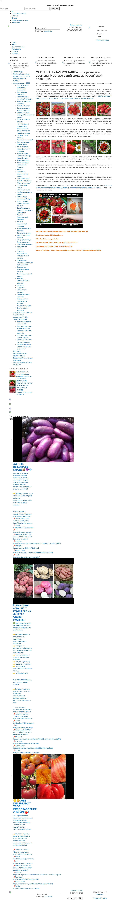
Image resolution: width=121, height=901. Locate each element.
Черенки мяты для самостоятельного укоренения (24, 346)
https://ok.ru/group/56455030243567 (63, 243)
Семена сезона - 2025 (21, 83)
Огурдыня (20, 287)
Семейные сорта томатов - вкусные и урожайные (25, 210)
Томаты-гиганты (23, 160)
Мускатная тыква (23, 190)
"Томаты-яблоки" (23, 106)
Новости (15, 16)
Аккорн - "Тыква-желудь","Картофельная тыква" (25, 115)
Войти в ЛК (16, 22)
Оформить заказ (103, 40)
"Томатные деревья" (24, 244)
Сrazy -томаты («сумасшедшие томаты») (23, 203)
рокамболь (48, 31)
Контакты (15, 54)
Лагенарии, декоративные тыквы (22, 174)
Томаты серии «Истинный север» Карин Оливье (24, 156)
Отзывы (15, 51)
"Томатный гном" (23, 178)
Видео (14, 44)
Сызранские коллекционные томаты (23, 269)
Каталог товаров (18, 47)
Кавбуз (19, 169)
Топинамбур (17, 72)
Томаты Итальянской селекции (22, 224)
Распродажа (16, 49)
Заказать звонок (76, 25)
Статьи (14, 18)
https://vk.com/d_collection (49, 239)
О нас (14, 42)
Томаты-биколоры (24, 233)
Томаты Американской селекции (22, 217)
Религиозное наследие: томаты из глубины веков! (25, 262)
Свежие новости (18, 368)
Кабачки (20, 278)
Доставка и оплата (19, 13)
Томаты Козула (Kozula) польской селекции (23, 149)
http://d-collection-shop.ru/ (77, 231)
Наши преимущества (20, 20)
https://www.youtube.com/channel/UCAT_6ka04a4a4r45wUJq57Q (76, 250)
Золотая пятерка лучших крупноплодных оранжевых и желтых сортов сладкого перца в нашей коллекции (23, 126)
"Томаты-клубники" (24, 181)
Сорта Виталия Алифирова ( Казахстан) (22, 87)
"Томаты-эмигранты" (25, 140)
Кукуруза (20, 285)
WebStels (100, 894)
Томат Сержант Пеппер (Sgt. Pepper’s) (23, 165)
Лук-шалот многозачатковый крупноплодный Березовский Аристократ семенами (23, 355)
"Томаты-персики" (24, 183)
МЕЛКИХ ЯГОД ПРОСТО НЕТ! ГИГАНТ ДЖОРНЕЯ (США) (24, 383)
